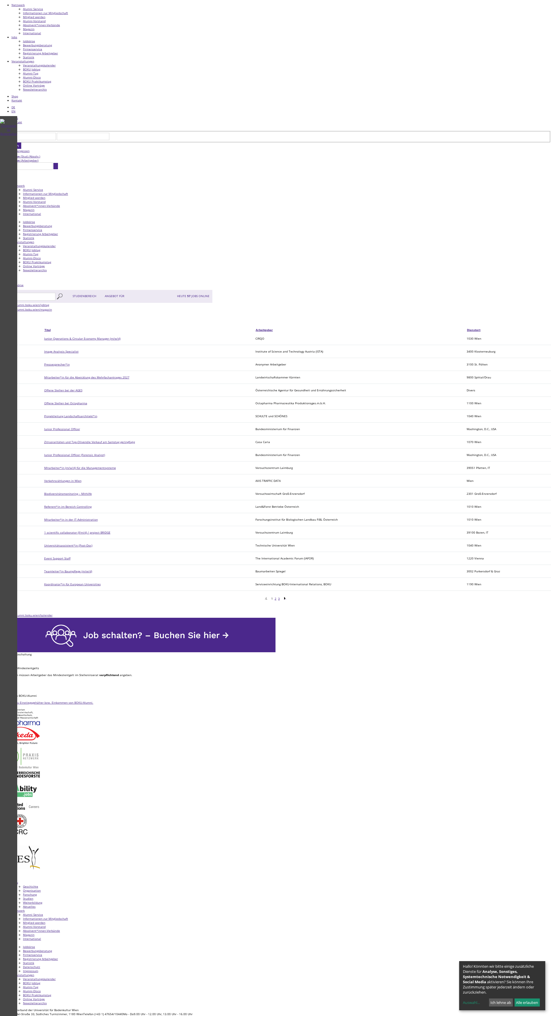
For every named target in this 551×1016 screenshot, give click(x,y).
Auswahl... (471, 1002)
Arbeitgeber (264, 330)
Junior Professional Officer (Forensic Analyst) (74, 455)
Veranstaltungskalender (39, 65)
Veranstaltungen (22, 61)
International (32, 33)
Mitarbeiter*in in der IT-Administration (71, 519)
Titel (47, 330)
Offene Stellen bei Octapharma (65, 403)
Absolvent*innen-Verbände (41, 25)
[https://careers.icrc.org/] (20, 836)
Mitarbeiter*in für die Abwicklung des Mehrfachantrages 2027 (86, 377)
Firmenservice (32, 49)
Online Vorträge (34, 85)
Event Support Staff (57, 558)
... (285, 598)
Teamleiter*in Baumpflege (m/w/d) (68, 571)
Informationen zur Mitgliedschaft (45, 13)
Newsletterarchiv (35, 89)
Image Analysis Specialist (61, 351)
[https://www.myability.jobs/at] (20, 800)
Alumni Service (33, 9)
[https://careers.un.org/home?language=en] (20, 810)
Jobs (14, 37)
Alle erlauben (527, 1002)
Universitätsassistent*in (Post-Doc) (68, 545)
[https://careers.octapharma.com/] (20, 725)
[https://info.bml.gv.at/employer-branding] (20, 719)
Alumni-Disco (32, 77)
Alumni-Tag (30, 73)
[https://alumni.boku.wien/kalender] (26, 615)
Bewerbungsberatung (37, 45)
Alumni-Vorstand (34, 21)
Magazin (28, 29)
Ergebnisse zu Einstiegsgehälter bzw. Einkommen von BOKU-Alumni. (46, 703)
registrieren (21, 156)
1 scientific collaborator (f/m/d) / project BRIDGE (77, 532)
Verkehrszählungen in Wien (63, 481)
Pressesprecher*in (57, 364)
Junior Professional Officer (62, 429)
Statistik (28, 57)
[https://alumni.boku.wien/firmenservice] (138, 651)
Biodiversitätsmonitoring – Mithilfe (68, 494)
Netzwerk (18, 5)
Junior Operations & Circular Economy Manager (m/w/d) (82, 338)
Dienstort (473, 330)
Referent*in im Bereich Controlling (68, 507)
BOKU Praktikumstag (37, 81)
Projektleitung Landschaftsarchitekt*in (70, 416)
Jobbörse (29, 41)
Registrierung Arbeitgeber (40, 53)
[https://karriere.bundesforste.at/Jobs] (20, 778)
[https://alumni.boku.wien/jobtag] (24, 305)
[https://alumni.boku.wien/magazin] (26, 309)
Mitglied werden (34, 17)
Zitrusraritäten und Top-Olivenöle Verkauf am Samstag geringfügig (89, 442)
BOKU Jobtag (31, 69)
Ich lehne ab (500, 1002)
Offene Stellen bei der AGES (63, 390)
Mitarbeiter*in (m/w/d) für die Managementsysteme (80, 468)
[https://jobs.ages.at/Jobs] (20, 876)
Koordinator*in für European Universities (72, 584)
